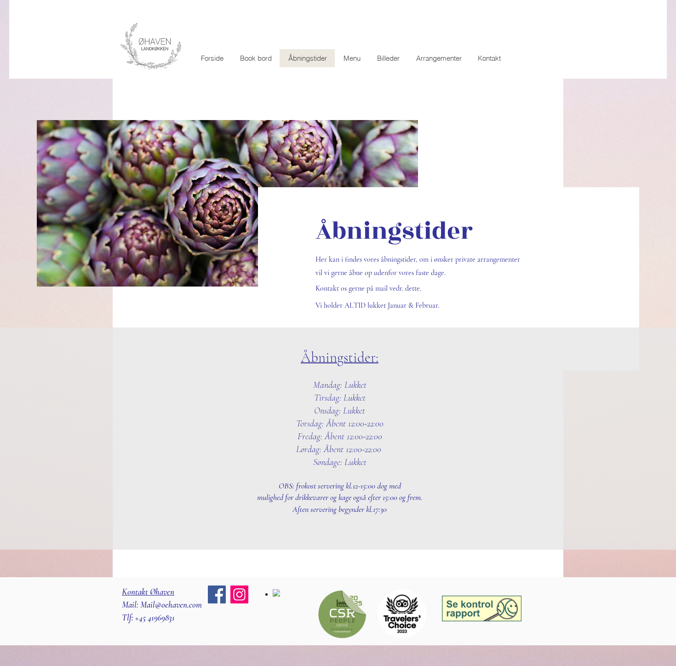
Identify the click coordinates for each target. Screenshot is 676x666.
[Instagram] (239, 594)
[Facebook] (217, 594)
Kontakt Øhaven (148, 591)
